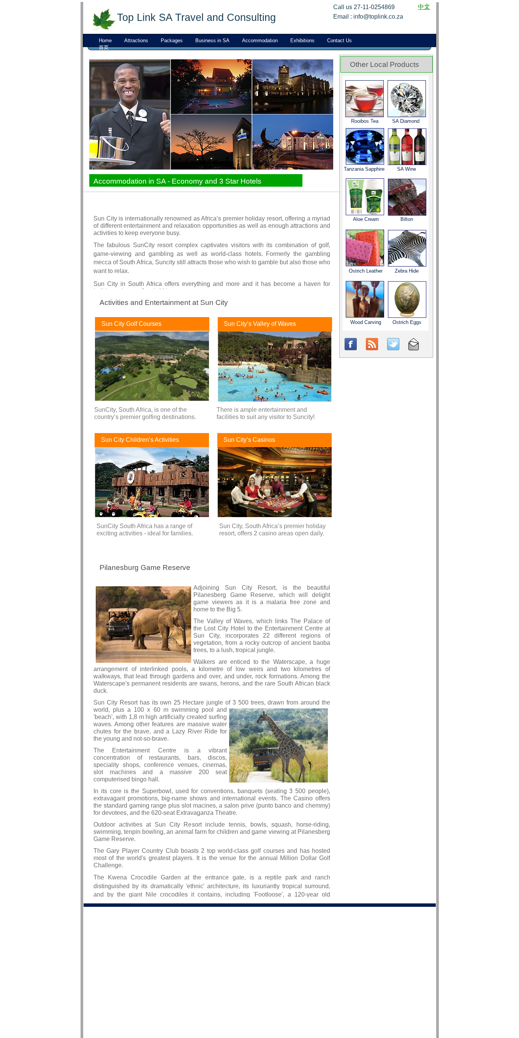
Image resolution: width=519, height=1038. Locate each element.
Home (105, 40)
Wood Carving (365, 322)
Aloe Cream (366, 219)
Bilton (406, 219)
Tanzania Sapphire (364, 169)
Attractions (136, 40)
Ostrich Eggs (406, 322)
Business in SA (212, 40)
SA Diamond (405, 121)
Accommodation (260, 40)
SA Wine (406, 169)
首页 (104, 47)
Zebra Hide (407, 271)
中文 (424, 6)
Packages (172, 40)
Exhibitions (302, 40)
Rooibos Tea (364, 121)
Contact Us (339, 40)
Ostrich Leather (366, 271)
